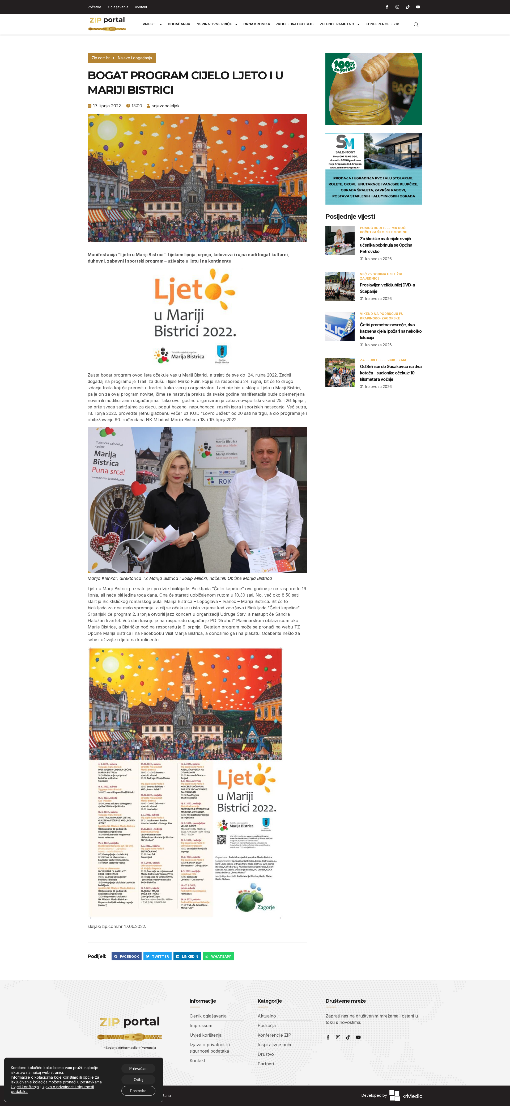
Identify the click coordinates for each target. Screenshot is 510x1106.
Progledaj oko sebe (294, 24)
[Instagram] (397, 7)
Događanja (179, 24)
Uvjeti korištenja (25, 1086)
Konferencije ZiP (382, 24)
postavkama (91, 1082)
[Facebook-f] (387, 7)
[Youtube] (418, 7)
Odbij (138, 1079)
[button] (127, 956)
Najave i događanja (135, 58)
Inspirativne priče (214, 24)
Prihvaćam (138, 1068)
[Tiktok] (407, 7)
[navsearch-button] (413, 24)
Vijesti (149, 24)
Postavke (138, 1090)
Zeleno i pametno (337, 24)
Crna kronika (256, 24)
